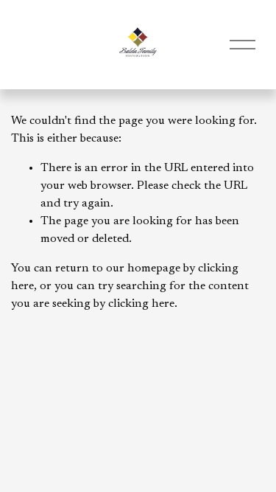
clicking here (141, 304)
